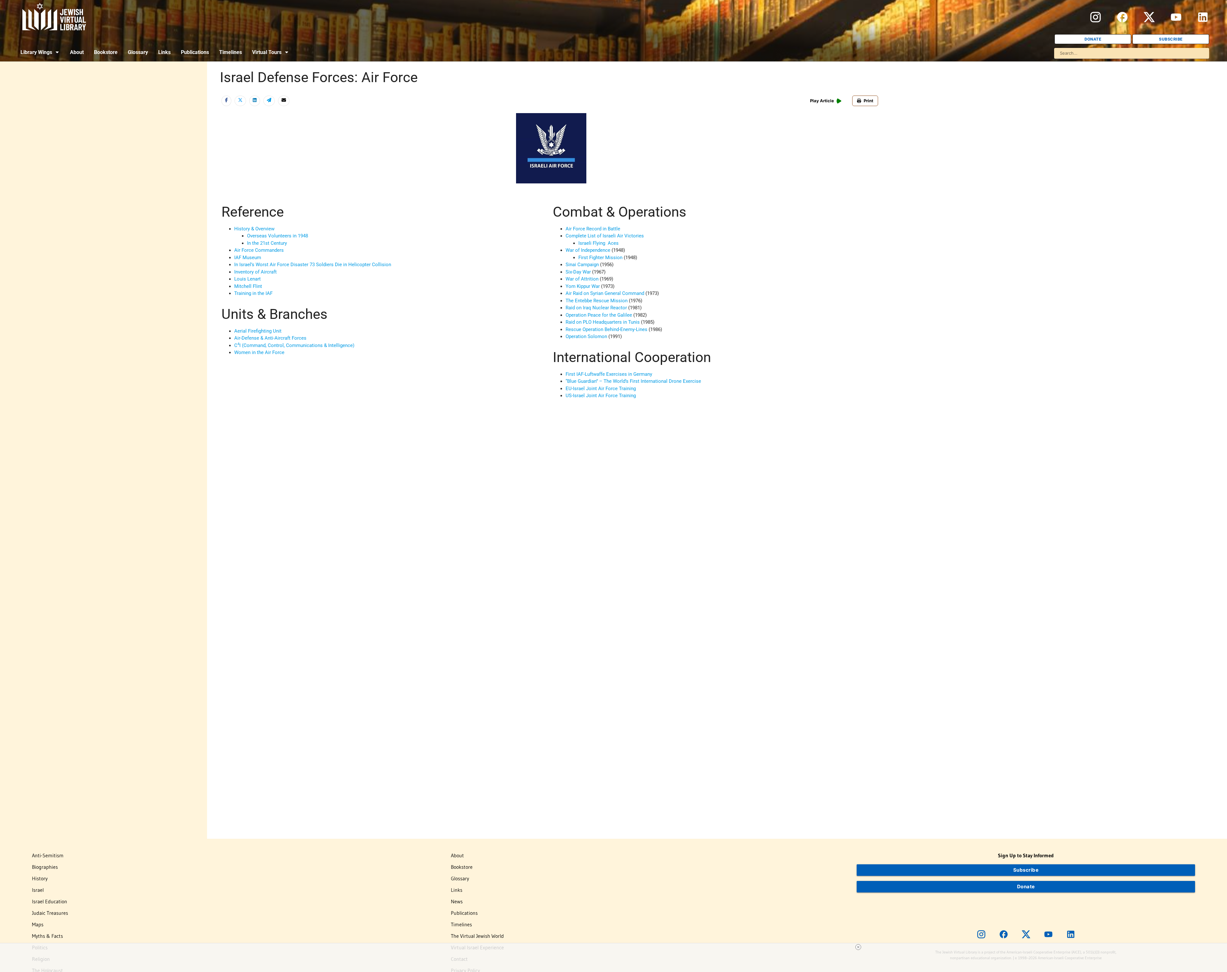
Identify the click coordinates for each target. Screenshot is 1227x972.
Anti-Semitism (48, 855)
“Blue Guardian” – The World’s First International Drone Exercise (633, 381)
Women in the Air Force (259, 352)
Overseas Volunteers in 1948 (277, 236)
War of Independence (588, 250)
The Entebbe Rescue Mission (597, 301)
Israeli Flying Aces (598, 243)
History (40, 878)
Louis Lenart (247, 279)
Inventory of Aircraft (255, 272)
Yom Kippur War (583, 286)
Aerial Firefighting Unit (258, 331)
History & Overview (254, 229)
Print (868, 100)
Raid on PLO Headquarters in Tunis (603, 322)
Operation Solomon (586, 336)
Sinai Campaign (582, 264)
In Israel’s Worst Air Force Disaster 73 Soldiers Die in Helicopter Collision (312, 264)
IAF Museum (247, 257)
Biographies (45, 867)
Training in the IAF (253, 293)
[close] (858, 947)
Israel (38, 890)
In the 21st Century (267, 243)
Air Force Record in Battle (593, 229)
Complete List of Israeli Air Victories (605, 236)
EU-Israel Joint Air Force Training (601, 388)
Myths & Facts (47, 936)
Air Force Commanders (259, 250)
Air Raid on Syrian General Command (605, 293)
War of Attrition (582, 279)
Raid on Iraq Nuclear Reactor (596, 308)
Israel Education (49, 901)
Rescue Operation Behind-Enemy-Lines (606, 329)
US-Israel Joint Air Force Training (601, 395)
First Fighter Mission (600, 257)
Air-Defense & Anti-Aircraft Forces (270, 338)
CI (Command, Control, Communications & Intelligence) (294, 345)
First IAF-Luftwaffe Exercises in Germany (609, 374)
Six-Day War (578, 272)
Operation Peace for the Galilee (599, 315)
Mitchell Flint (248, 286)
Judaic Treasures (50, 913)
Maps (37, 924)
